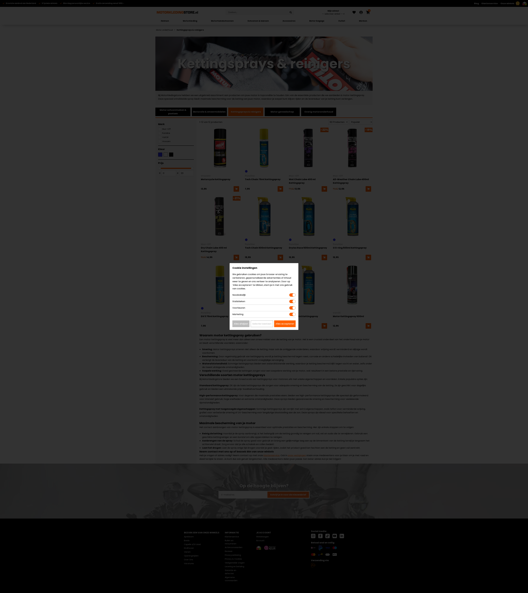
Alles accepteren (285, 323)
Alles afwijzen (241, 323)
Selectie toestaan (261, 323)
